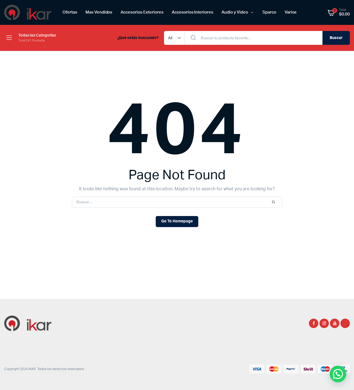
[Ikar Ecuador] (27, 12)
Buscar (336, 38)
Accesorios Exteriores (142, 12)
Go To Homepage (177, 221)
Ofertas (70, 12)
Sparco (269, 12)
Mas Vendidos (99, 12)
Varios (291, 12)
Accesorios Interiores (192, 12)
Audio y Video (235, 12)
